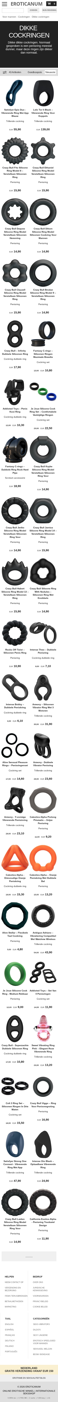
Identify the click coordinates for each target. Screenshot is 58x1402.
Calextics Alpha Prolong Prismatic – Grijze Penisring (43, 820)
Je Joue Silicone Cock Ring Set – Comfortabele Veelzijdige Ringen (43, 411)
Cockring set (43, 362)
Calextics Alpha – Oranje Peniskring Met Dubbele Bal (43, 878)
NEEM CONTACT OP (14, 1282)
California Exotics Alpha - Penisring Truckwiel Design (43, 1222)
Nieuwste (50, 72)
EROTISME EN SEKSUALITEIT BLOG (29, 1378)
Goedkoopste (35, 72)
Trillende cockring (15, 121)
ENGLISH (9, 1324)
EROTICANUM (27, 3)
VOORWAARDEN (40, 1296)
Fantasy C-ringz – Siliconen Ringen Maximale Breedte (43, 353)
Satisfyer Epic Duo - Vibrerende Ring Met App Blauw (15, 112)
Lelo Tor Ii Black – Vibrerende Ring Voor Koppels (43, 112)
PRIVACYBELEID (40, 1301)
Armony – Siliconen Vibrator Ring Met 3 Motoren (43, 707)
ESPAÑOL (9, 1330)
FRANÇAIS (10, 1335)
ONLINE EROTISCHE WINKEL (18, 1391)
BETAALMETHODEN (14, 1301)
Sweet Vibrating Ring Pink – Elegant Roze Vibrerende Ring (43, 1048)
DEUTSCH (10, 1341)
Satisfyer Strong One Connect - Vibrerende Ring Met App (15, 1164)
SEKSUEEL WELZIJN (42, 1349)
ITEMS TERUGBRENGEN (16, 1296)
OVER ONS (38, 1282)
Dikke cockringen (40, 16)
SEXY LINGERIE (40, 1335)
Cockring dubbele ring (15, 359)
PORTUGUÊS (11, 1352)
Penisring (15, 182)
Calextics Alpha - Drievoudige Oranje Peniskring (15, 878)
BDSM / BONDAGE (41, 1354)
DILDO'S (37, 1330)
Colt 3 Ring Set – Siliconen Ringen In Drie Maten (15, 1106)
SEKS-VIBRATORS (41, 1324)
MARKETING (10, 1307)
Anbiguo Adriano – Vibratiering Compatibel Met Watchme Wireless (43, 935)
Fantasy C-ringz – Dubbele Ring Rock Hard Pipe (15, 469)
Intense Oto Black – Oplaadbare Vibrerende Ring (43, 1164)
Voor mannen (9, 16)
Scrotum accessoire (15, 478)
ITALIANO (9, 1346)
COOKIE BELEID (40, 1307)
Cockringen (24, 16)
